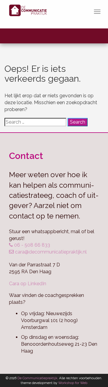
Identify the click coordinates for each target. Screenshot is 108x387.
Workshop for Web (72, 383)
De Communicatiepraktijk (37, 378)
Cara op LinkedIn (27, 283)
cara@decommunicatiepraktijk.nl (50, 252)
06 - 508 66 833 (31, 245)
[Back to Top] (92, 366)
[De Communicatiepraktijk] (31, 14)
